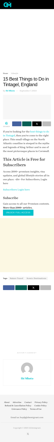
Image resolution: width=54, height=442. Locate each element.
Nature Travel (16, 278)
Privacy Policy (41, 402)
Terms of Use (36, 409)
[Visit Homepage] (7, 5)
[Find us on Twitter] (28, 434)
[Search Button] (49, 4)
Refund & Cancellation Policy (18, 405)
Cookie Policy (40, 405)
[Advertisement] (27, 39)
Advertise (17, 402)
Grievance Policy (19, 409)
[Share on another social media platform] (46, 123)
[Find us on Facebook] (21, 434)
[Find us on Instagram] (24, 434)
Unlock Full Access (18, 212)
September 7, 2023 (28, 91)
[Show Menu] (44, 4)
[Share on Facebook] (16, 123)
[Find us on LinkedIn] (32, 434)
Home (5, 73)
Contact (28, 402)
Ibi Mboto (10, 91)
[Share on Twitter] (37, 123)
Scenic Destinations (36, 278)
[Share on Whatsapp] (27, 123)
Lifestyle (14, 73)
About (7, 402)
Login (21, 189)
